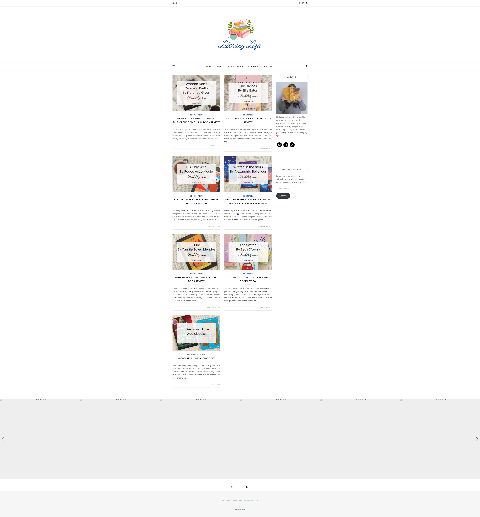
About (220, 66)
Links (174, 3)
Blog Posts (254, 66)
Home (209, 66)
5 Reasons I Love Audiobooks (196, 358)
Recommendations (196, 355)
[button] (3, 439)
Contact (269, 66)
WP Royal (254, 500)
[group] (40, 439)
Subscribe (283, 195)
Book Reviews (235, 66)
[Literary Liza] (240, 33)
